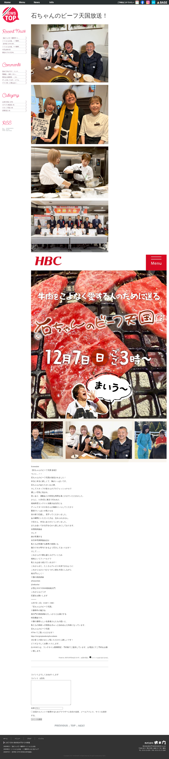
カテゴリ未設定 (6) (8, 105)
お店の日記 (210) (7, 102)
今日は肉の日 (6, 49)
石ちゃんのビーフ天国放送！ (69, 16)
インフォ (41, 738)
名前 (33, 708)
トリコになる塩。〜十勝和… (11, 46)
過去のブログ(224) (8, 52)
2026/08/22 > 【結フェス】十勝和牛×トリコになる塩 (19, 746)
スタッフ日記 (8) (7, 107)
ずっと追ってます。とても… (11, 80)
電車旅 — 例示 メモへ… (9, 74)
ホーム (5, 738)
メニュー (17, 738)
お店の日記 (84, 657)
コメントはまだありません (100, 657)
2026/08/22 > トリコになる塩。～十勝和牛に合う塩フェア (21, 749)
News (37, 2)
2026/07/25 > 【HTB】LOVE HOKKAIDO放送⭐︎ (17, 752)
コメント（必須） (38, 678)
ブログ (29, 738)
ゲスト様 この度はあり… (10, 83)
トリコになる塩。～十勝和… (11, 41)
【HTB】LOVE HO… (8, 44)
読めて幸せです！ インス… (10, 71)
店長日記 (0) (6, 110)
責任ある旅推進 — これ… (10, 77)
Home (7, 2)
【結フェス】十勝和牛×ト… (11, 38)
